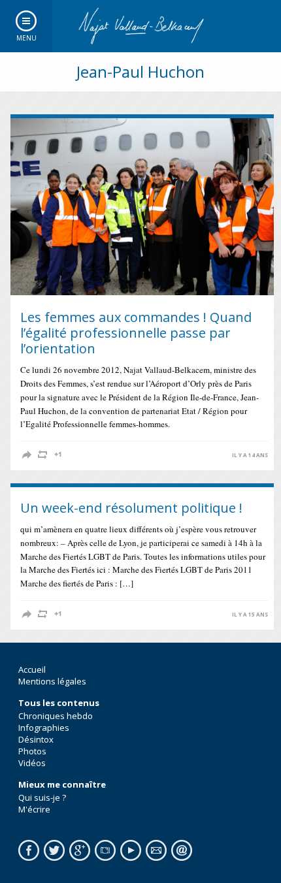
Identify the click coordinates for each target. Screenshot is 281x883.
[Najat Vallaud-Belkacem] (140, 26)
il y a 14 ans (250, 455)
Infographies (43, 727)
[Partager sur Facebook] (26, 454)
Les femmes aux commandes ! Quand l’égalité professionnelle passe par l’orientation (136, 332)
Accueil (32, 669)
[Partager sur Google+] (58, 454)
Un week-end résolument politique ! (131, 508)
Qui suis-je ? (42, 797)
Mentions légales (52, 681)
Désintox (36, 739)
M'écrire (34, 809)
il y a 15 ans (250, 614)
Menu (26, 37)
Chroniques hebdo (55, 716)
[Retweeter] (42, 454)
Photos (32, 751)
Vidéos (32, 763)
